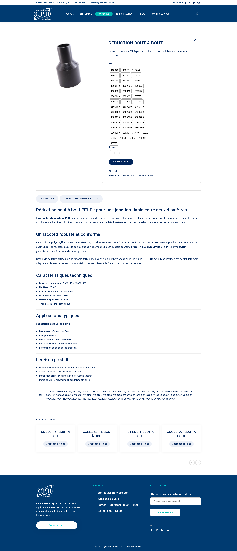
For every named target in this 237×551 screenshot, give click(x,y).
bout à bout (119, 242)
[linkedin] (194, 3)
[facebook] (185, 3)
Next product (198, 462)
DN (110, 63)
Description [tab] (47, 199)
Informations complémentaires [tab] (81, 199)
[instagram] (190, 3)
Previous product (192, 462)
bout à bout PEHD (61, 218)
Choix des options (55, 444)
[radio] (114, 70)
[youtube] (198, 3)
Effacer (112, 147)
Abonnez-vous (165, 512)
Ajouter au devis (121, 161)
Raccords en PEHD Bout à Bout (138, 175)
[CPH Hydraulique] (42, 13)
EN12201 (68, 291)
